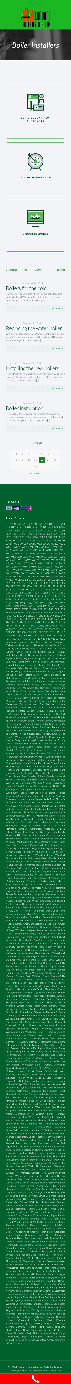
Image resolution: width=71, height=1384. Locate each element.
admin (12, 283)
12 (41, 459)
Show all (61, 269)
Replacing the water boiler (34, 328)
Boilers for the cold (26, 288)
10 (29, 459)
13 (48, 459)
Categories (11, 269)
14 (54, 459)
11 (35, 459)
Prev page (37, 442)
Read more (57, 308)
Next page (34, 473)
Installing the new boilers (32, 368)
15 (35, 465)
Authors (39, 269)
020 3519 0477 (37, 2)
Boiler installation (24, 408)
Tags (24, 269)
